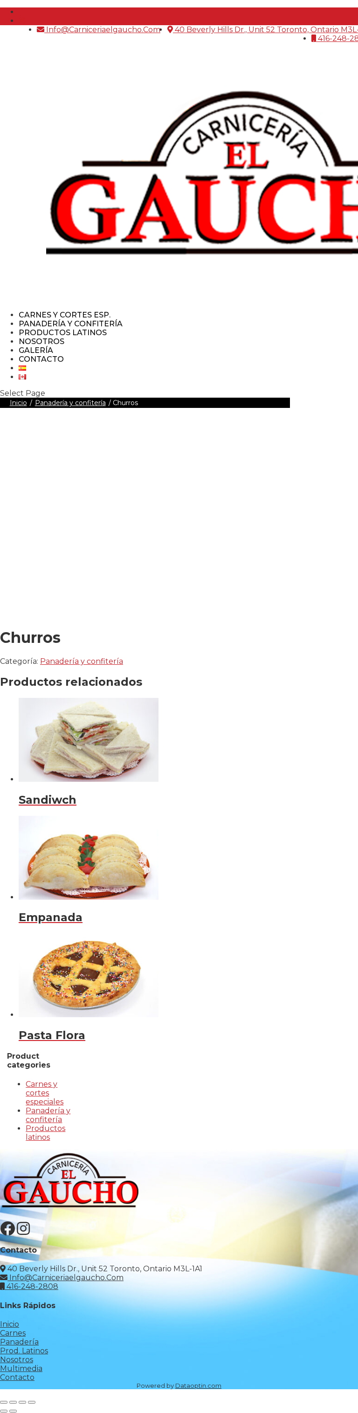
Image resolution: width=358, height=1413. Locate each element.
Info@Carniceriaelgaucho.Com (102, 29)
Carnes (13, 1333)
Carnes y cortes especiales (44, 1093)
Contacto (17, 1377)
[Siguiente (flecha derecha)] (13, 1411)
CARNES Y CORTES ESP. (64, 314)
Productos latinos (45, 1133)
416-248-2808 (31, 1286)
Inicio (18, 403)
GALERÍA (36, 350)
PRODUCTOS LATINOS (63, 332)
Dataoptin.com (198, 1385)
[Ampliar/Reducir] (3, 1402)
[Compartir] (22, 1402)
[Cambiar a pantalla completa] (13, 1402)
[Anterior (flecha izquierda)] (3, 1411)
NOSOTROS (41, 341)
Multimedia (21, 1368)
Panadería (19, 1341)
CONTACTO (41, 359)
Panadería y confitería (71, 323)
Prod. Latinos (24, 1350)
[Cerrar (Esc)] (31, 1402)
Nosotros (16, 1359)
